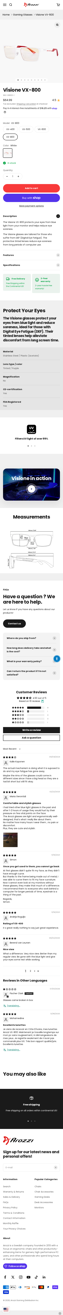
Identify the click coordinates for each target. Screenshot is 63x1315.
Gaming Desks (42, 1196)
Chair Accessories (44, 1191)
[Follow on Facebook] (5, 1277)
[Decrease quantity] (7, 176)
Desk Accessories (44, 1202)
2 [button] (30, 971)
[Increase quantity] (18, 176)
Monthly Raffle (11, 1223)
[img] (9, 757)
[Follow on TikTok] (36, 1277)
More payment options (31, 205)
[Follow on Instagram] (21, 1277)
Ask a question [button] (31, 737)
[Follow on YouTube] (28, 1277)
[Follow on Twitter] (13, 1277)
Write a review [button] (31, 730)
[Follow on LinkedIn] (44, 1277)
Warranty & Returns (13, 1191)
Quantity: (8, 170)
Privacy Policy (10, 1207)
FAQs (5, 1202)
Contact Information (14, 1218)
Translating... (13, 1005)
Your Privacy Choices (14, 1228)
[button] (18, 708)
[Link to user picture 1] (10, 840)
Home (6, 14)
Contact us (14, 623)
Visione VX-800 (45, 14)
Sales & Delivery (11, 1196)
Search (7, 1186)
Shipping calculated (26, 104)
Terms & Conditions (13, 1212)
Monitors (39, 1207)
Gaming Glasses (22, 14)
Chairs (38, 1186)
